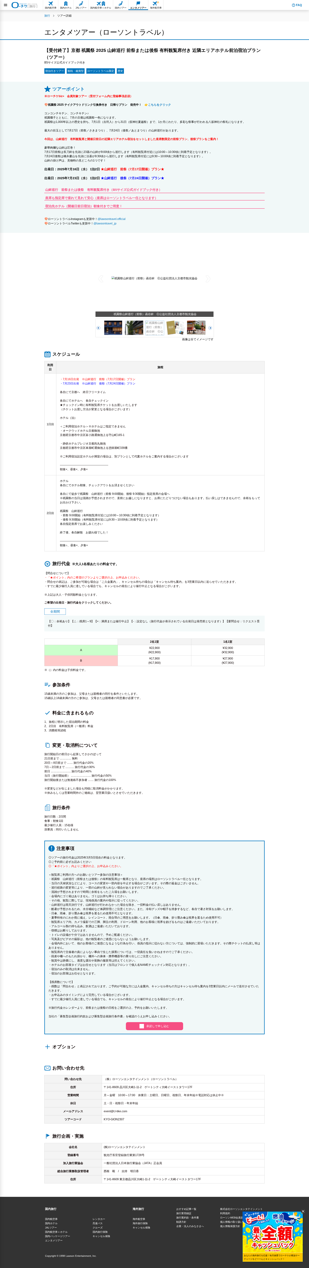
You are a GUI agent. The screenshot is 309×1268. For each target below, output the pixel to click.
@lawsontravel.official (112, 218)
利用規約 (225, 1213)
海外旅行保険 (140, 1223)
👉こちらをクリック (156, 104)
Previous (100, 278)
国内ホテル (51, 1223)
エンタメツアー (54, 1240)
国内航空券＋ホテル (56, 1231)
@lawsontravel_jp (105, 223)
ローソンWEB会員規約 (233, 1217)
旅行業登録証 (183, 1213)
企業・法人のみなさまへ (190, 1226)
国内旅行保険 (100, 1231)
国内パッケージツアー (57, 1236)
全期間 (55, 611)
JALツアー (51, 1227)
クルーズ (98, 1227)
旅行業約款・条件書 (187, 1217)
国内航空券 (51, 1219)
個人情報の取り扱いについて (236, 1221)
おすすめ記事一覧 (186, 1209)
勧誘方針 (181, 1221)
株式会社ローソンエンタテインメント (241, 1209)
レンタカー (99, 1219)
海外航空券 (139, 1219)
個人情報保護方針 (230, 1226)
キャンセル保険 (101, 1236)
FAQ (299, 5)
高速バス (98, 1223)
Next (208, 278)
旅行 (47, 15)
